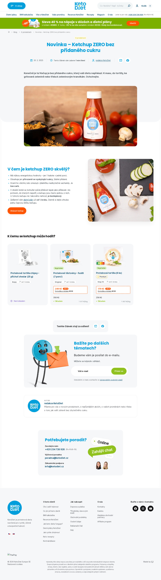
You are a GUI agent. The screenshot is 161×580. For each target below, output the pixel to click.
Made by (147, 561)
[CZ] (9, 533)
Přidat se (119, 371)
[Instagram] (143, 508)
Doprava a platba (77, 507)
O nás (110, 14)
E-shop (18, 6)
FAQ (72, 530)
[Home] (9, 32)
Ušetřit (133, 23)
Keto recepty (48, 536)
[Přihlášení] (137, 6)
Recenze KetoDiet (76, 14)
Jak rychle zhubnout (51, 532)
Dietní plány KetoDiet (52, 528)
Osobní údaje (75, 521)
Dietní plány (11, 14)
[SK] (13, 533)
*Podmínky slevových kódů (79, 512)
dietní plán (28, 199)
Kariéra (100, 511)
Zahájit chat (102, 451)
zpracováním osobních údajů (111, 380)
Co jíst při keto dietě (51, 511)
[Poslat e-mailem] (121, 60)
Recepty (90, 14)
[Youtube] (150, 508)
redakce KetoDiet (103, 60)
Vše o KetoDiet (42, 14)
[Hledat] (129, 6)
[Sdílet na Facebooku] (128, 60)
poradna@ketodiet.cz (56, 457)
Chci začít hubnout (51, 507)
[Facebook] (135, 508)
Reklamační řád (76, 526)
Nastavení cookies (15, 564)
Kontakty (101, 507)
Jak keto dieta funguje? (53, 524)
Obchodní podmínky (78, 517)
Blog (15, 32)
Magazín (101, 14)
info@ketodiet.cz (54, 466)
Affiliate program (104, 521)
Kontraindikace (49, 541)
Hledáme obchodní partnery (105, 516)
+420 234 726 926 (135, 14)
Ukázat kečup (17, 210)
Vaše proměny (58, 14)
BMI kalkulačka (26, 14)
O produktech (26, 32)
